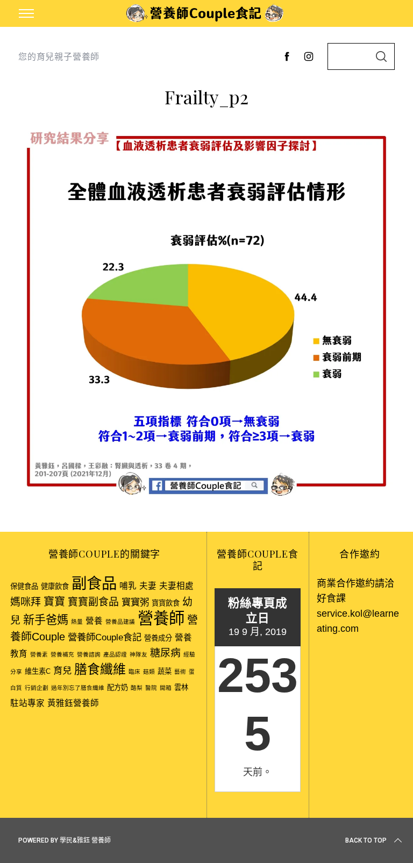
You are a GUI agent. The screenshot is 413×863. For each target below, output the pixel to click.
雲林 (181, 687)
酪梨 (137, 687)
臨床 (134, 671)
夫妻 (147, 585)
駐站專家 (27, 703)
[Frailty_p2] (206, 497)
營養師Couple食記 (104, 637)
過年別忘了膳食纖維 (77, 687)
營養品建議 (120, 621)
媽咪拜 (25, 602)
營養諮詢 (89, 654)
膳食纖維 (100, 669)
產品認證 (115, 654)
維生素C (38, 671)
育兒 (62, 670)
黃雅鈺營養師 (73, 703)
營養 (94, 620)
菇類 (149, 671)
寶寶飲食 (166, 603)
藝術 (180, 671)
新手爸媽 (45, 620)
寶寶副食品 (93, 602)
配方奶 (117, 687)
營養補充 (62, 654)
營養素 (39, 654)
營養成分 (158, 638)
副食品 (94, 583)
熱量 (77, 621)
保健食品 (24, 586)
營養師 (161, 618)
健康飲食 (55, 586)
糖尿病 (165, 653)
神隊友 (138, 654)
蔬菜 (165, 671)
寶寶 (54, 602)
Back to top (366, 840)
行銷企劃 (36, 687)
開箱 (166, 687)
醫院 (151, 687)
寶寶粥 (135, 602)
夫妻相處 (176, 585)
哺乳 (128, 585)
